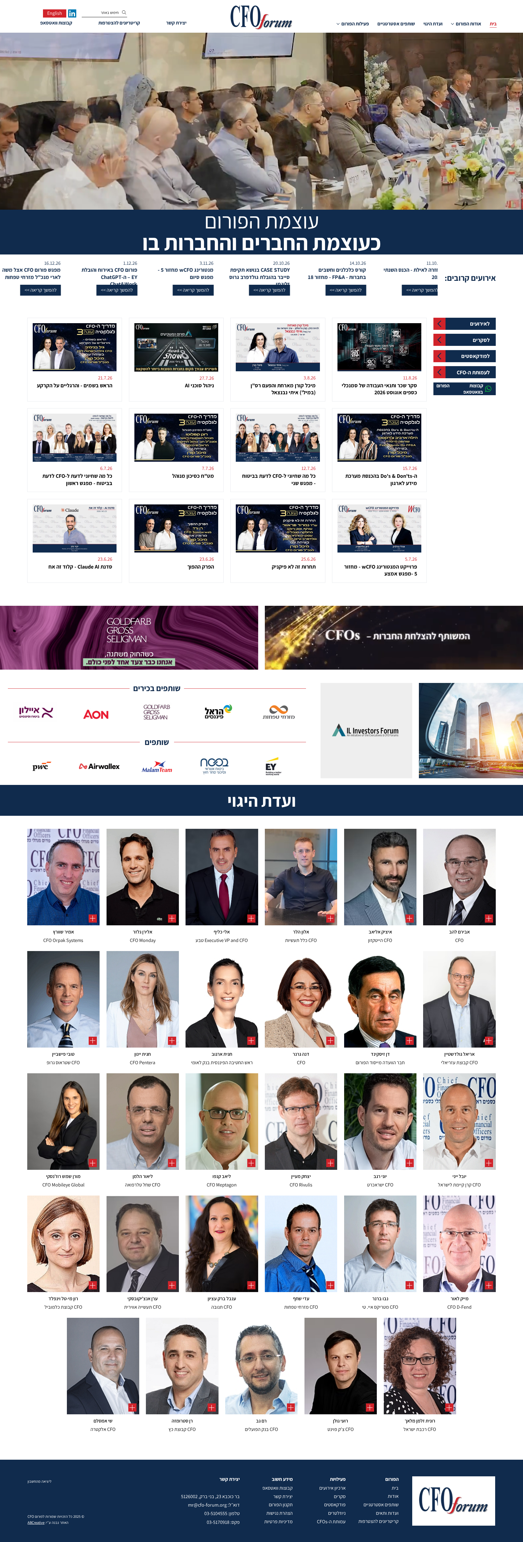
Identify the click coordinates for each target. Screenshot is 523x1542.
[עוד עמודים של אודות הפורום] (452, 23)
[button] (362, 290)
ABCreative (36, 1522)
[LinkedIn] (72, 13)
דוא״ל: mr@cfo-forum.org (214, 1504)
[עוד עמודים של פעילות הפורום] (338, 23)
